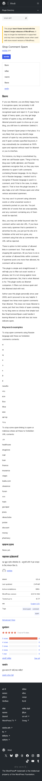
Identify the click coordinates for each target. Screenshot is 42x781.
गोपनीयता (5, 701)
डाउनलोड (6, 57)
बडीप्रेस (6, 740)
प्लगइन (24, 697)
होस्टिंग (4, 697)
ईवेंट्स (24, 712)
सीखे (3, 708)
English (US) (35, 604)
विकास (7, 83)
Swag (25, 720)
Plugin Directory (8, 10)
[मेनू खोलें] (38, 3)
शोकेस (24, 689)
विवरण (7, 65)
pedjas (5, 50)
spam (37, 613)
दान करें (25, 716)
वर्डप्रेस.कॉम (7, 728)
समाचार (4, 693)
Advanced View (8, 620)
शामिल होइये (26, 708)
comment (36, 609)
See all (37, 658)
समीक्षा (7, 71)
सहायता (4, 712)
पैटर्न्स (24, 701)
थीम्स (24, 693)
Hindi (10, 750)
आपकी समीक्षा (6, 658)
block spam (27, 609)
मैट (4, 732)
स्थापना (7, 77)
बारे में (4, 689)
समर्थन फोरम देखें (7, 675)
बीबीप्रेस (6, 736)
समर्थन (6, 89)
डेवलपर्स (5, 716)
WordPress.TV (9, 720)
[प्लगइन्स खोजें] (26, 18)
